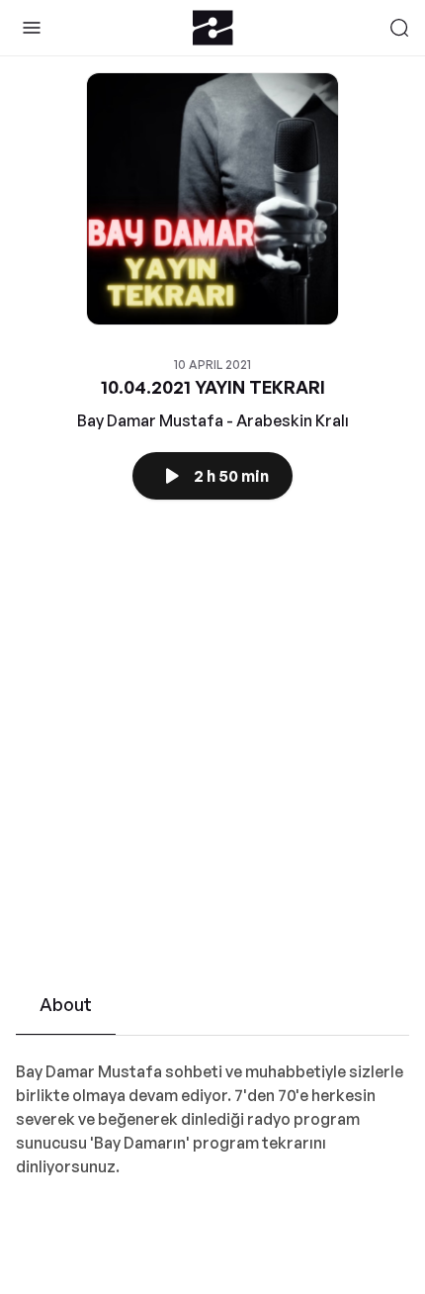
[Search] (399, 28)
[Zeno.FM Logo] (213, 28)
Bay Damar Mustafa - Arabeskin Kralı (213, 420)
